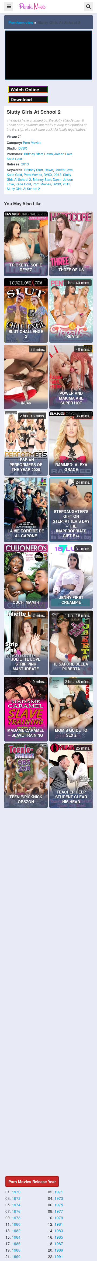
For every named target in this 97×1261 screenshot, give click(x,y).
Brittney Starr (33, 153)
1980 (16, 1224)
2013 (25, 164)
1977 (58, 1211)
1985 (58, 1237)
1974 (16, 1204)
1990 (16, 1256)
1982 (16, 1230)
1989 (58, 1250)
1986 (16, 1243)
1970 (16, 1191)
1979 (58, 1217)
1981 (58, 1224)
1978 (16, 1217)
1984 (16, 1237)
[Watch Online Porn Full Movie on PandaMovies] (33, 6)
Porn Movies (32, 142)
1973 (58, 1198)
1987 (58, 1243)
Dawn (48, 153)
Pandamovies (20, 22)
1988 (16, 1250)
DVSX (22, 148)
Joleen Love (63, 153)
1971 (58, 1191)
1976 (16, 1211)
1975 (58, 1204)
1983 (58, 1230)
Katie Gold (14, 158)
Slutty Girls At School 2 (23, 188)
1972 (16, 1198)
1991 (58, 1256)
